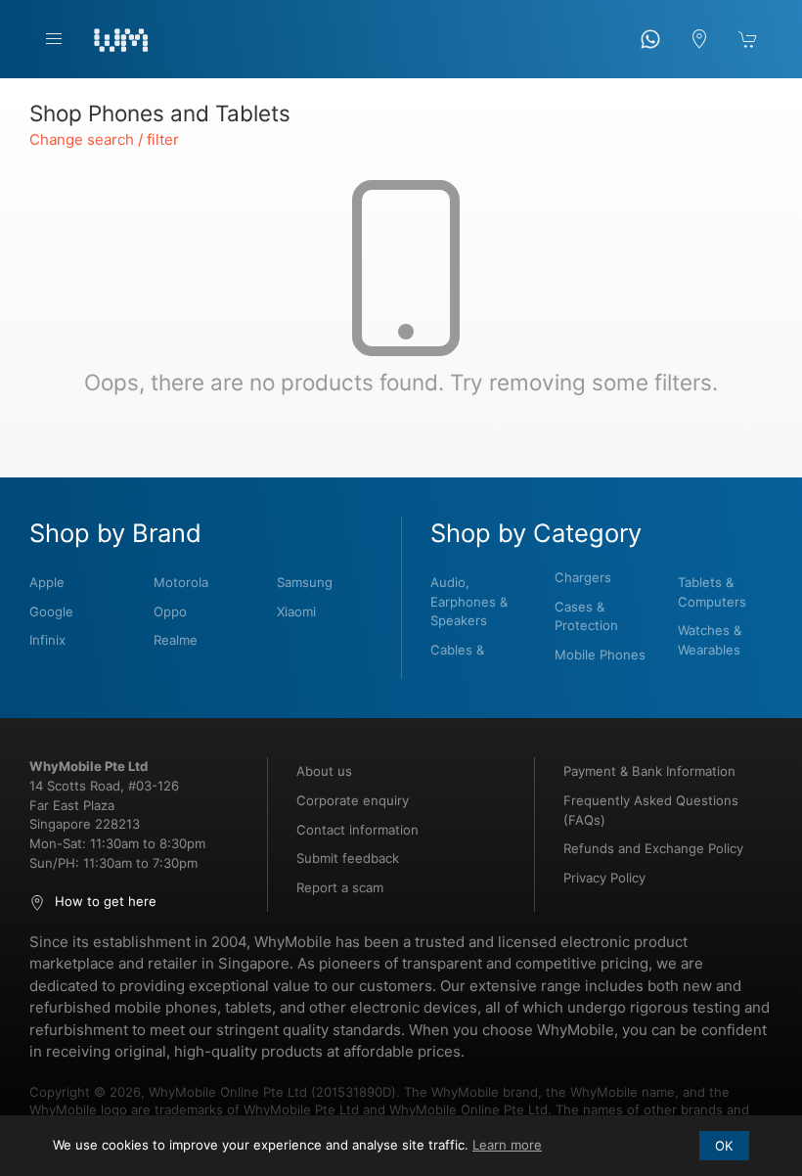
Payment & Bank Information (649, 771)
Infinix (47, 640)
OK (724, 1145)
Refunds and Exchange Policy (653, 848)
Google (51, 611)
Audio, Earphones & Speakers (469, 601)
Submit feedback (347, 858)
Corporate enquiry (352, 800)
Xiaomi (296, 611)
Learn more (507, 1145)
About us (324, 771)
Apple (47, 582)
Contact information (357, 829)
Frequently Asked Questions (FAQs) (650, 810)
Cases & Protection (586, 616)
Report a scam (339, 887)
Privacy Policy (604, 877)
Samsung (305, 582)
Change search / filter (104, 139)
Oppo (170, 611)
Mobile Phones (600, 654)
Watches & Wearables (709, 639)
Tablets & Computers (712, 592)
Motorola (181, 582)
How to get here (105, 901)
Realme (176, 640)
